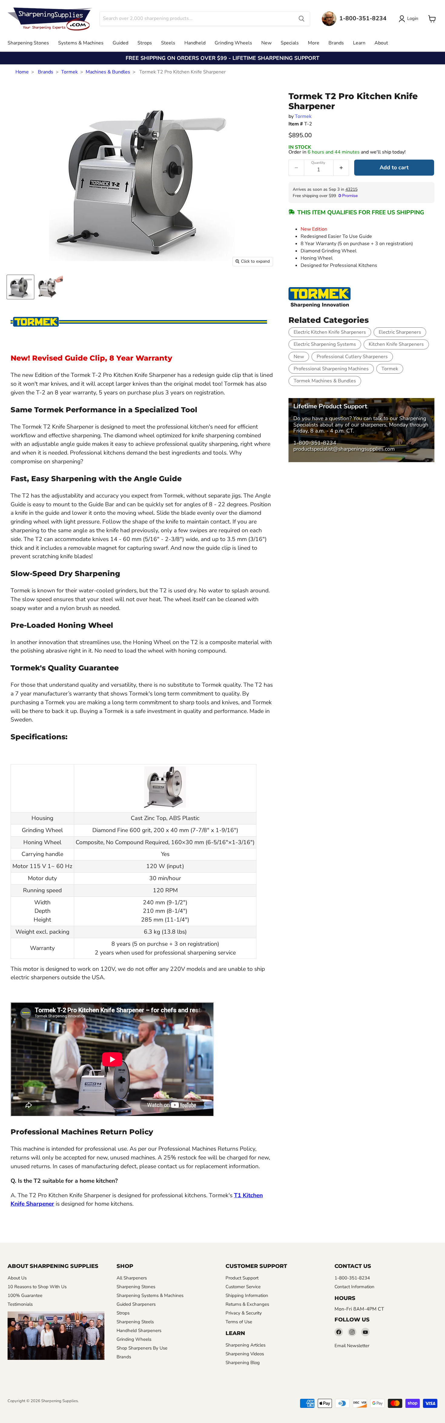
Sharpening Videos (245, 1354)
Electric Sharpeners (400, 332)
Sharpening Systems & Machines (150, 1295)
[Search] (301, 19)
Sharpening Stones (28, 43)
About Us (17, 1278)
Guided (120, 43)
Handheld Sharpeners (139, 1330)
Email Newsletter (352, 1346)
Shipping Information (247, 1295)
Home (22, 72)
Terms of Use (239, 1322)
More (313, 43)
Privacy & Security (244, 1313)
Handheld (195, 43)
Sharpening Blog (243, 1363)
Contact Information (354, 1287)
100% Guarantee (25, 1295)
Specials (290, 43)
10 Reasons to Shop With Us (37, 1287)
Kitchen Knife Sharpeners (396, 344)
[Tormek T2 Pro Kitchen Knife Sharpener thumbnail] (20, 287)
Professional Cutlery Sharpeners (352, 356)
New (266, 43)
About (381, 43)
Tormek (69, 72)
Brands (336, 43)
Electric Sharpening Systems (325, 344)
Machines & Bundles (108, 72)
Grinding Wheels (233, 43)
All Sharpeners (132, 1278)
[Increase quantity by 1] (341, 168)
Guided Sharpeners (136, 1304)
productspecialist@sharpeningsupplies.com (344, 448)
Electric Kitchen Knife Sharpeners (330, 332)
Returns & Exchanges (247, 1304)
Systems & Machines (81, 43)
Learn (359, 43)
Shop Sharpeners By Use (142, 1348)
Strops (144, 43)
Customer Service (243, 1287)
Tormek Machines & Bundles (325, 381)
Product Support (242, 1278)
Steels (168, 43)
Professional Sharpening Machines (331, 368)
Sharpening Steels (135, 1322)
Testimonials (20, 1304)
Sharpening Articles (245, 1345)
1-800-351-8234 (314, 442)
